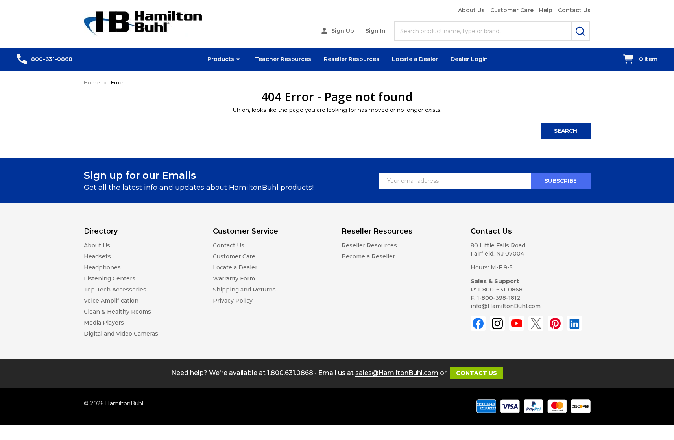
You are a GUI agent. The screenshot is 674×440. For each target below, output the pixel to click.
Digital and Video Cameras (121, 333)
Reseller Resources (351, 59)
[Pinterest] (555, 323)
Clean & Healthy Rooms (117, 311)
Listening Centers (109, 278)
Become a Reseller (368, 256)
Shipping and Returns (244, 289)
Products (220, 59)
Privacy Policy (233, 300)
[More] (238, 59)
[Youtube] (516, 323)
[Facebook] (478, 323)
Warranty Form (234, 278)
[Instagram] (497, 323)
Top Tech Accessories (115, 289)
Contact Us (574, 10)
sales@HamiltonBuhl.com (396, 373)
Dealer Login (469, 59)
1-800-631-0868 (500, 289)
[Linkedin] (574, 323)
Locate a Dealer (415, 59)
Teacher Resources (283, 59)
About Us (471, 10)
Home (92, 82)
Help (545, 10)
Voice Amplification (111, 300)
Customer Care (512, 10)
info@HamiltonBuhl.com (506, 306)
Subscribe (561, 180)
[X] (535, 323)
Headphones (102, 267)
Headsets (97, 256)
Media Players (104, 322)
